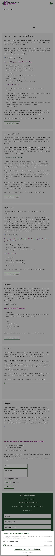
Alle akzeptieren (20, 549)
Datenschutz (30, 552)
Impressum (24, 552)
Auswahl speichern (34, 549)
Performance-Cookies (12, 541)
